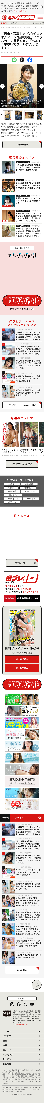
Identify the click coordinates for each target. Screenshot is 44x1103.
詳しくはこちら (20, 11)
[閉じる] (41, 7)
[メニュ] (40, 18)
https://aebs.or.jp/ (20, 1024)
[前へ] (2, 86)
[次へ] (41, 86)
